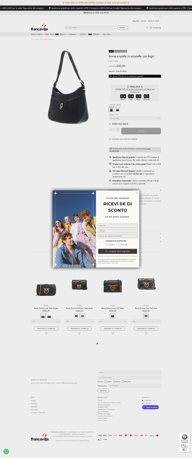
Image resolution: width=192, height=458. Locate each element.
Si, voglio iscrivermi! (118, 251)
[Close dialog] (137, 193)
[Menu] (188, 434)
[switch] (184, 449)
